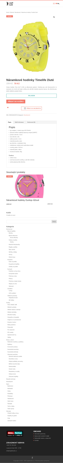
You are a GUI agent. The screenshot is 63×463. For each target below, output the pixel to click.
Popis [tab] (9, 122)
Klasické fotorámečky (14, 244)
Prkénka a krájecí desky (15, 281)
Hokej (9, 391)
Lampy (10, 290)
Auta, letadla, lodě (12, 304)
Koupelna (10, 259)
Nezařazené (17, 12)
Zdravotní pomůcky (13, 354)
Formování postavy (13, 346)
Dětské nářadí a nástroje (14, 309)
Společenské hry (12, 334)
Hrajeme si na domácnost (14, 319)
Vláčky (9, 337)
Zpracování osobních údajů (42, 436)
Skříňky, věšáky (13, 252)
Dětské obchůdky (12, 312)
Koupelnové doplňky (14, 264)
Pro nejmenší (11, 329)
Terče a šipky (11, 406)
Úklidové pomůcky (12, 295)
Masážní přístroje (10, 379)
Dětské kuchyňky (12, 307)
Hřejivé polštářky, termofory (16, 361)
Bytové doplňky (11, 231)
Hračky (8, 302)
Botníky (11, 233)
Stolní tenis (10, 401)
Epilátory (10, 344)
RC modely (10, 332)
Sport (7, 384)
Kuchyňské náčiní (13, 273)
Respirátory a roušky (14, 371)
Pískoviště (10, 327)
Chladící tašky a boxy (13, 413)
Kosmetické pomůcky (13, 349)
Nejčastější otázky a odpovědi (43, 438)
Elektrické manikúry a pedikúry (15, 341)
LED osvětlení (12, 293)
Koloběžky (10, 393)
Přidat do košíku (16, 101)
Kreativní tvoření (12, 322)
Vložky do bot (12, 374)
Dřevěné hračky (12, 314)
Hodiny (12, 242)
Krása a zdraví (10, 339)
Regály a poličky (13, 247)
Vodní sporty (11, 408)
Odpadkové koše (13, 297)
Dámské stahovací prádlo (15, 356)
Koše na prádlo (13, 261)
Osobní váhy (12, 369)
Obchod (12, 12)
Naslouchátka (12, 366)
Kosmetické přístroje (13, 352)
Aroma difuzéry (14, 237)
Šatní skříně (12, 249)
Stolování (11, 286)
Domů (7, 12)
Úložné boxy (12, 257)
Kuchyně (10, 269)
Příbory (11, 278)
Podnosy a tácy (13, 276)
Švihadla (10, 403)
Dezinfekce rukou (13, 358)
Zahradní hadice (12, 420)
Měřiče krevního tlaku (14, 364)
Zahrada (8, 411)
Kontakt (37, 440)
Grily (9, 418)
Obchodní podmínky (40, 433)
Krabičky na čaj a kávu (14, 271)
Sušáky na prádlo (13, 266)
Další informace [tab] (19, 122)
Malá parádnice (12, 324)
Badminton (10, 386)
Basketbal (10, 388)
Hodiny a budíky (13, 240)
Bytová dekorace (13, 235)
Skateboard (11, 398)
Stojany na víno (13, 283)
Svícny (10, 254)
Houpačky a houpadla (13, 317)
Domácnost (9, 229)
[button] (54, 17)
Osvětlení (10, 288)
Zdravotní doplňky (13, 376)
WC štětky (11, 300)
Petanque (10, 396)
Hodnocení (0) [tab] (31, 122)
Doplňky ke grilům (12, 415)
